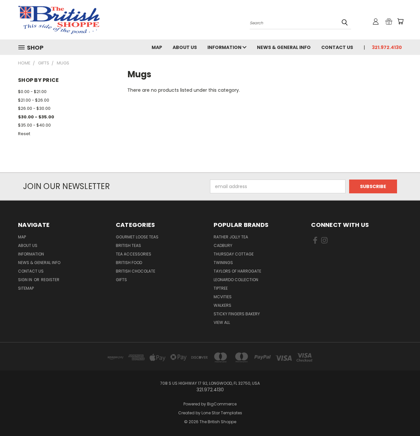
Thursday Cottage (234, 254)
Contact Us (337, 47)
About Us (185, 47)
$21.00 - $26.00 (33, 100)
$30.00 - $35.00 (36, 117)
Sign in (25, 279)
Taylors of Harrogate (237, 271)
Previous (403, 415)
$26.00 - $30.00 (34, 108)
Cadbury (223, 245)
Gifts (121, 279)
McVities (223, 297)
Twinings (223, 262)
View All (222, 322)
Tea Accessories (133, 254)
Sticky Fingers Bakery (237, 314)
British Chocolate (135, 271)
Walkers (222, 305)
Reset (24, 134)
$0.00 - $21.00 (32, 91)
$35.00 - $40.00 (34, 125)
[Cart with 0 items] (400, 21)
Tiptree (221, 288)
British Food (129, 262)
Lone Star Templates (221, 413)
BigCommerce (222, 404)
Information (224, 47)
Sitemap (26, 288)
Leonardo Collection (236, 279)
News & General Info (284, 47)
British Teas (128, 245)
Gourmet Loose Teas (137, 237)
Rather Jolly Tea (231, 237)
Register (50, 279)
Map (157, 47)
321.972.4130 (387, 47)
